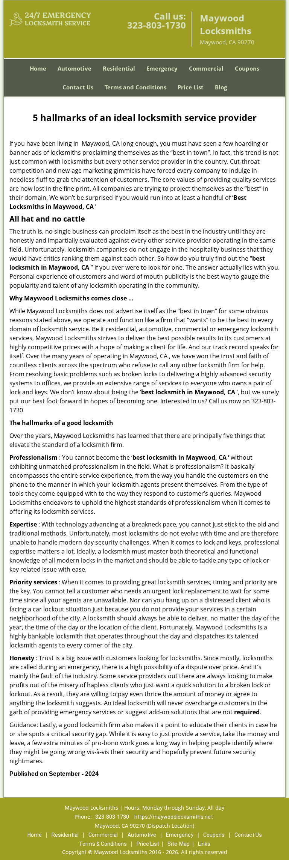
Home (38, 68)
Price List (191, 87)
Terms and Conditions (135, 87)
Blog (221, 87)
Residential (119, 68)
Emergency (162, 68)
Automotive (74, 68)
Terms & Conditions (103, 844)
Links (204, 844)
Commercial (206, 68)
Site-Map (178, 844)
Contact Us (77, 87)
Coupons (247, 68)
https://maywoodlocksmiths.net (173, 817)
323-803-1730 (156, 25)
